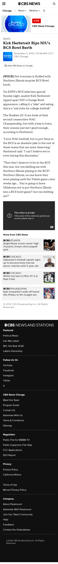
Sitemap (7, 425)
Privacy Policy (10, 469)
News (21, 10)
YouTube (7, 365)
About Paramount (12, 504)
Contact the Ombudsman (16, 529)
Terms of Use (10, 485)
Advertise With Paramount (17, 509)
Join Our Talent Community (18, 514)
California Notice (12, 474)
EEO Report (9, 455)
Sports (6, 38)
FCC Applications (12, 450)
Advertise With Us (12, 415)
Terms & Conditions (13, 420)
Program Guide (11, 405)
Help (5, 519)
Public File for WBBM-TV (16, 440)
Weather (34, 10)
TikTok (6, 380)
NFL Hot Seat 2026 (13, 346)
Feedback (8, 524)
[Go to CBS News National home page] (29, 3)
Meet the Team (11, 400)
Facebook (8, 370)
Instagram (8, 375)
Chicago (7, 10)
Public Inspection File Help (17, 445)
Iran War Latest (11, 341)
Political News (10, 335)
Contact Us (9, 410)
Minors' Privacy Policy (14, 490)
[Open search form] (54, 3)
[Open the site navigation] (10, 3)
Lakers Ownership (12, 351)
